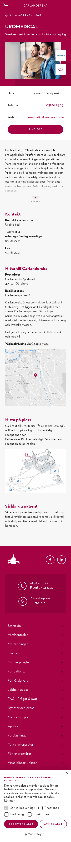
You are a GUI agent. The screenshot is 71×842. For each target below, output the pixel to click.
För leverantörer (19, 753)
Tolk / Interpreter (20, 744)
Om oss (13, 653)
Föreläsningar (18, 735)
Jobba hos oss (18, 689)
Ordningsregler (19, 662)
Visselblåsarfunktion (23, 763)
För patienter (17, 671)
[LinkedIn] (61, 559)
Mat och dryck (18, 717)
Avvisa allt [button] (53, 824)
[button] (35, 834)
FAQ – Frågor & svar (22, 699)
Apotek (13, 726)
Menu (5, 5)
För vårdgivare (18, 680)
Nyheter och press (21, 708)
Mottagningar (18, 644)
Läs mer (9, 800)
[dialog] (35, 806)
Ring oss (36, 129)
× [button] (67, 773)
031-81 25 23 (54, 105)
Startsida (14, 626)
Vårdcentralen (18, 635)
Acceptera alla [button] (21, 824)
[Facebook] (50, 559)
